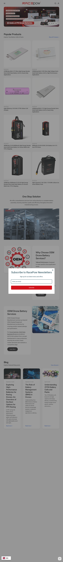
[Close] (53, 270)
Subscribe (31, 287)
